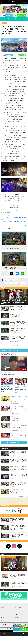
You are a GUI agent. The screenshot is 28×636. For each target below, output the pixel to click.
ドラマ (2, 607)
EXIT (12, 283)
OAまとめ (4, 23)
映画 (16, 611)
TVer (7, 55)
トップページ (4, 626)
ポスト (11, 273)
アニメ (16, 614)
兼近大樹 (6, 283)
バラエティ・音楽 (4, 611)
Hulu (21, 55)
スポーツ (3, 614)
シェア (17, 273)
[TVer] (7, 15)
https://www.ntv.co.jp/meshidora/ (15, 215)
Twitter (8, 546)
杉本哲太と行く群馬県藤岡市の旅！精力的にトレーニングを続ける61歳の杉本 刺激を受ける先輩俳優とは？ (18, 468)
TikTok (19, 546)
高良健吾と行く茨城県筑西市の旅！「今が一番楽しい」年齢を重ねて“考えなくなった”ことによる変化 (18, 483)
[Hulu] (20, 15)
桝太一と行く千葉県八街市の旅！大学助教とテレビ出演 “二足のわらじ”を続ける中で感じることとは (18, 491)
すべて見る (13, 345)
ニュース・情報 (18, 607)
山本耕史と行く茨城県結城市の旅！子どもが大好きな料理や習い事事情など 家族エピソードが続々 (18, 460)
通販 (2, 620)
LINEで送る (22, 273)
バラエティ (7, 280)
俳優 (16, 280)
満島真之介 (17, 283)
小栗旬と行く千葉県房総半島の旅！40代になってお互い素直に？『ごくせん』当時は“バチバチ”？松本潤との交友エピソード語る (18, 453)
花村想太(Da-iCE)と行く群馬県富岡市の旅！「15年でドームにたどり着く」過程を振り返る (18, 476)
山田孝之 (23, 283)
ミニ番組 (3, 617)
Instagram (14, 546)
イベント (17, 617)
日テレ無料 (20, 510)
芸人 (12, 280)
